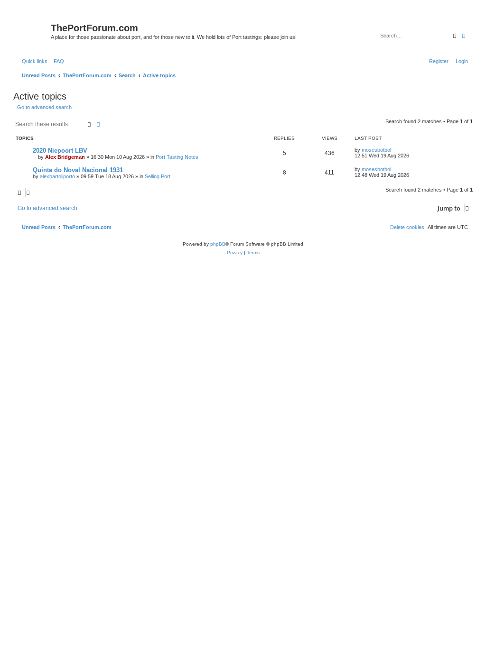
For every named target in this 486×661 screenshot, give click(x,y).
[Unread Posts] (33, 30)
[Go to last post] (394, 150)
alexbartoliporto (57, 176)
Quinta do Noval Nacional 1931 (78, 170)
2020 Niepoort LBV (60, 150)
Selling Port (157, 176)
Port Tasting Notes (177, 157)
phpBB (217, 244)
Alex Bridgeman (65, 157)
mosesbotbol (376, 150)
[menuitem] (57, 61)
